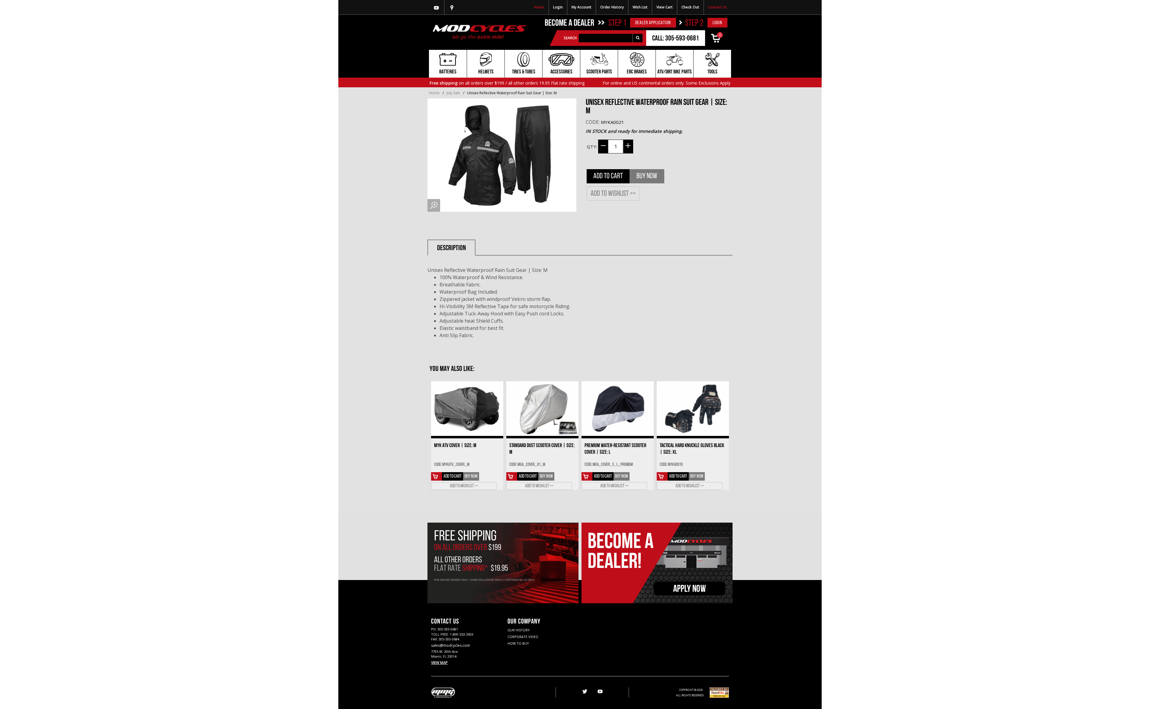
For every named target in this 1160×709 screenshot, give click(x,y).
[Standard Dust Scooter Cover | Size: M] (542, 408)
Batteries (447, 72)
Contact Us (717, 7)
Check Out (690, 7)
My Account (581, 7)
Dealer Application (653, 23)
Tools (712, 72)
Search (570, 37)
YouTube (600, 691)
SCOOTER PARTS (599, 72)
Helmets (486, 72)
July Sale (453, 92)
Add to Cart (608, 176)
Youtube (436, 7)
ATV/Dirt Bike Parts (674, 72)
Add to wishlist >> (613, 194)
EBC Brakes (637, 72)
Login (558, 7)
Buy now (646, 176)
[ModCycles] (479, 32)
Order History (612, 7)
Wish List (640, 7)
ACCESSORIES (561, 72)
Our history (518, 630)
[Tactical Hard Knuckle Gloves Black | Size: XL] (693, 408)
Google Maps (451, 7)
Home (539, 7)
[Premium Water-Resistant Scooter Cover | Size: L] (618, 408)
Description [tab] (451, 248)
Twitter (584, 691)
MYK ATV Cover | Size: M (455, 446)
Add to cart (452, 476)
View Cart (664, 7)
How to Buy (518, 643)
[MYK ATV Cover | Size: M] (467, 408)
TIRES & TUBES (523, 72)
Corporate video (522, 636)
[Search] (638, 38)
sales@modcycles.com (450, 645)
